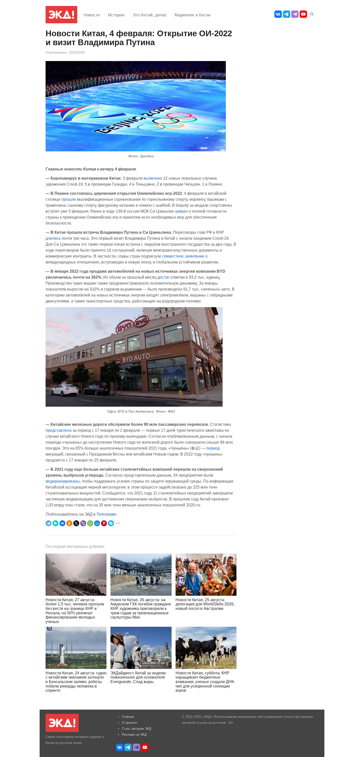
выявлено (153, 178)
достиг (163, 277)
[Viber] (83, 523)
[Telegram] (49, 523)
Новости (92, 15)
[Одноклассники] (69, 523)
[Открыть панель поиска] (311, 13)
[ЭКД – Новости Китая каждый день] (61, 14)
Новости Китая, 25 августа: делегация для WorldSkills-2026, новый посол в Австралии (205, 604)
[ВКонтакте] (62, 523)
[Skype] (111, 523)
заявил (182, 211)
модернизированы (63, 481)
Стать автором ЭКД (136, 728)
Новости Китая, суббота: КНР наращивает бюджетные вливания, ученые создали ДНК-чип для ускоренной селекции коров (205, 681)
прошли (68, 199)
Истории (116, 15)
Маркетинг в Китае (192, 15)
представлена (59, 430)
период (213, 448)
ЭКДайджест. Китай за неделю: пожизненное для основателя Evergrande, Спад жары (138, 677)
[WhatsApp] (90, 523)
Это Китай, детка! (149, 15)
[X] (76, 523)
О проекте (129, 722)
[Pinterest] (104, 523)
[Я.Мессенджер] (55, 523)
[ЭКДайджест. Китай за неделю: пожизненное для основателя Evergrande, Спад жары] (140, 648)
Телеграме (106, 514)
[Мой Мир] (97, 523)
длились (53, 238)
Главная (128, 717)
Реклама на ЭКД (134, 734)
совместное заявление (183, 256)
